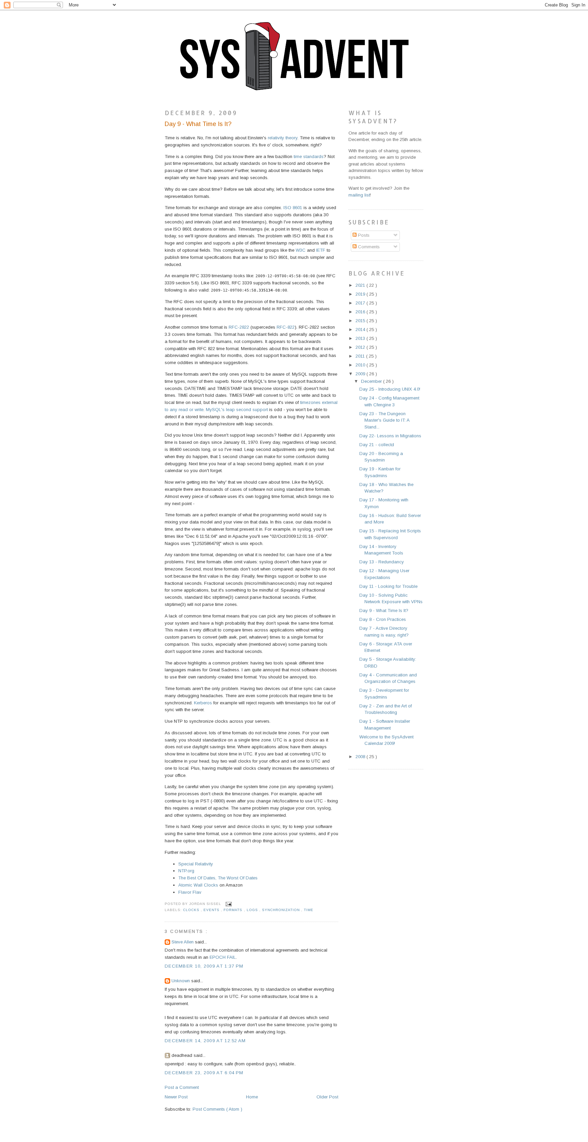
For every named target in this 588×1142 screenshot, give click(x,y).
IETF (320, 250)
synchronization (281, 910)
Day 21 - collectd (376, 444)
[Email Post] (228, 904)
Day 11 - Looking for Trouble (388, 586)
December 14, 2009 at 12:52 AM (205, 1040)
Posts (363, 235)
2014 (361, 329)
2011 (361, 356)
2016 (361, 311)
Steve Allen (183, 941)
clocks (192, 910)
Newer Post (176, 1096)
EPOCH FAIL (223, 957)
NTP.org (186, 870)
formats (234, 910)
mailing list (359, 195)
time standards (309, 156)
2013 (361, 338)
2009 (361, 373)
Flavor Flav (189, 892)
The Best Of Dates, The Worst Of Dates (218, 877)
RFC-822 (286, 327)
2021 (361, 285)
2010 (361, 364)
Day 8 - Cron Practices (382, 619)
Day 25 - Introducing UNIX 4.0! (389, 389)
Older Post (327, 1096)
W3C (301, 250)
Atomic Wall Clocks (198, 885)
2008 (361, 756)
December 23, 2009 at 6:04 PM (204, 1072)
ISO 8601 (292, 207)
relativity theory (282, 137)
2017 (361, 303)
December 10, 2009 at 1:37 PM (204, 966)
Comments (368, 246)
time (308, 910)
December (372, 381)
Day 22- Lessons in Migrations (390, 435)
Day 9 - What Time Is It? (198, 124)
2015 (361, 320)
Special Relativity (195, 863)
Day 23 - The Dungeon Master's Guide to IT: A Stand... (384, 420)
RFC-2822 (239, 327)
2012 (361, 347)
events (212, 910)
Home (252, 1096)
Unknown (181, 980)
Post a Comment (182, 1087)
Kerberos (203, 702)
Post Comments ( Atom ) (217, 1109)
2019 (361, 294)
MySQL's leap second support (237, 409)
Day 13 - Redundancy (381, 561)
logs (253, 910)
